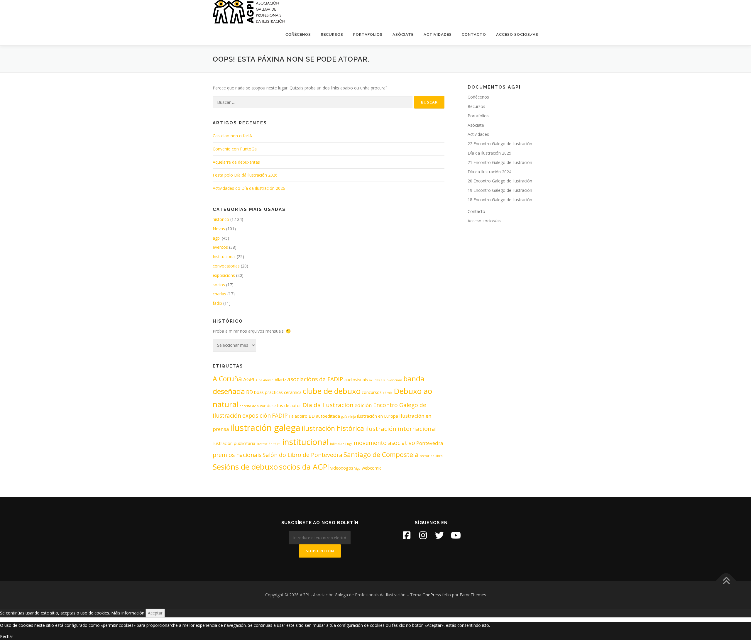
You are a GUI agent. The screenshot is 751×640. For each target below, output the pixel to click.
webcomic (371, 468)
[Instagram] (423, 535)
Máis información (127, 613)
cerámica (293, 392)
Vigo (357, 468)
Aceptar (155, 613)
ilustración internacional (401, 428)
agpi (217, 238)
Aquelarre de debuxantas (236, 162)
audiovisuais (356, 379)
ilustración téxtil (268, 444)
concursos (372, 392)
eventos (220, 247)
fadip (217, 303)
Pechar (6, 636)
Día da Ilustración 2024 (489, 172)
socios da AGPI (304, 467)
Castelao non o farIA (232, 135)
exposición (256, 415)
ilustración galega (265, 428)
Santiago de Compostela (381, 454)
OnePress (431, 594)
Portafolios (368, 34)
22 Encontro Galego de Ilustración (500, 143)
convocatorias (226, 266)
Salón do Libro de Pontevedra (302, 455)
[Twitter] (439, 535)
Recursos (332, 34)
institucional (306, 441)
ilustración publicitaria (234, 443)
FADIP (280, 415)
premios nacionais (237, 455)
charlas (219, 294)
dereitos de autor (284, 405)
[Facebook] (406, 535)
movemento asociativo (384, 443)
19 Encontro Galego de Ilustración (500, 190)
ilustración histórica (333, 428)
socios (219, 284)
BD (249, 392)
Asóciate (403, 34)
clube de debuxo (332, 391)
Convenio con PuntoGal (235, 149)
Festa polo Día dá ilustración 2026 (245, 175)
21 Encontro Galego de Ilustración (500, 162)
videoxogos (341, 468)
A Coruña (227, 378)
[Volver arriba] (726, 581)
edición (363, 405)
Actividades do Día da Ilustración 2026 (249, 188)
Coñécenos (298, 34)
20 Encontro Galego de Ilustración (500, 181)
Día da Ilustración (327, 405)
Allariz (280, 379)
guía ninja (348, 416)
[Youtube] (455, 535)
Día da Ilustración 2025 (489, 153)
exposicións (224, 275)
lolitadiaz (337, 444)
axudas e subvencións (385, 380)
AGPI (248, 379)
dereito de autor (252, 406)
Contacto (474, 34)
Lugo (349, 444)
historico (221, 219)
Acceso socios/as (517, 34)
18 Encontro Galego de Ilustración (500, 199)
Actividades (438, 34)
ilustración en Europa (377, 416)
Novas (219, 228)
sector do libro (431, 456)
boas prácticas (268, 392)
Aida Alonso (264, 380)
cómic (388, 393)
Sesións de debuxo (245, 466)
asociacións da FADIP (315, 379)
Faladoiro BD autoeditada (314, 416)
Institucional (224, 256)
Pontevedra (429, 443)
